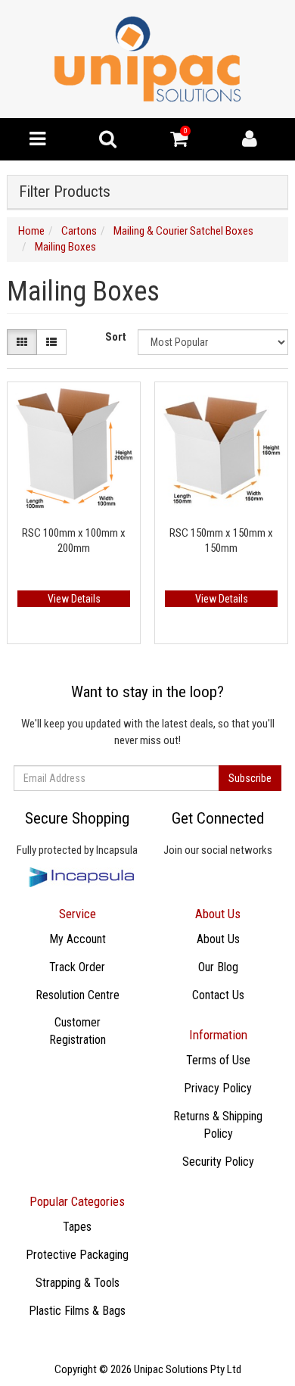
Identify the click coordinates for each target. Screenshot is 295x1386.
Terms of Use (218, 1060)
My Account (77, 939)
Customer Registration (77, 1031)
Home (31, 231)
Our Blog (218, 967)
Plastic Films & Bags (77, 1310)
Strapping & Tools (78, 1282)
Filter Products (64, 192)
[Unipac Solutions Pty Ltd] (147, 58)
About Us (218, 939)
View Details (74, 599)
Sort (115, 337)
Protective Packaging (77, 1254)
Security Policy (218, 1161)
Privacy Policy (218, 1088)
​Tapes (77, 1226)
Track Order (77, 967)
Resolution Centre (78, 995)
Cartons (79, 231)
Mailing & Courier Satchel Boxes (183, 231)
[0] (179, 142)
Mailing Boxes (65, 247)
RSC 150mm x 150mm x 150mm (221, 540)
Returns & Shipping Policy (217, 1125)
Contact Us (218, 995)
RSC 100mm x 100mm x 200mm (74, 540)
